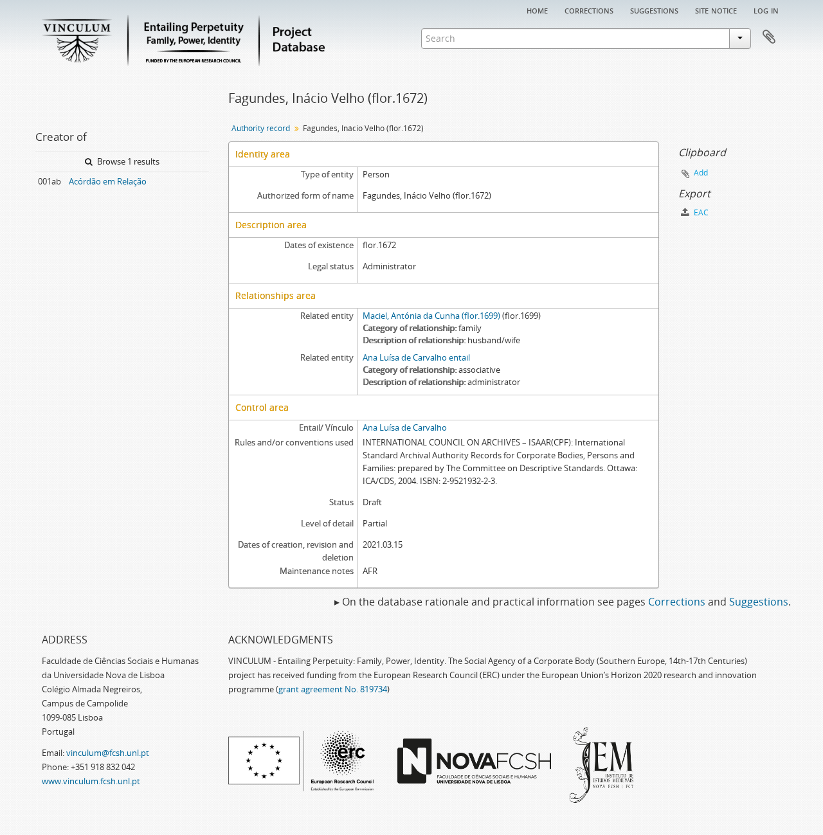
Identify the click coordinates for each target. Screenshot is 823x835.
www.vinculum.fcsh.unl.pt (91, 781)
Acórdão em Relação (108, 181)
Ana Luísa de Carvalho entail (416, 357)
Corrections (589, 10)
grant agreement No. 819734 (332, 689)
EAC (700, 212)
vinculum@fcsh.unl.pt (107, 753)
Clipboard (769, 37)
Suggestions (654, 10)
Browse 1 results (127, 161)
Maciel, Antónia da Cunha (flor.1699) (431, 315)
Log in (766, 10)
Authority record (260, 128)
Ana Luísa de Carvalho (405, 427)
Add (701, 172)
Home (537, 10)
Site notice (716, 10)
